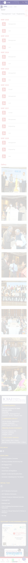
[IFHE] (14, 281)
